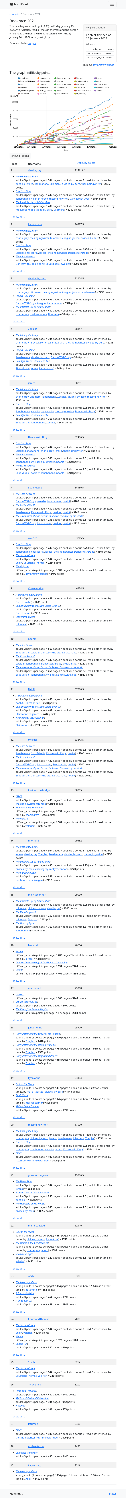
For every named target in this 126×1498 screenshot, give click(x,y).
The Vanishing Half (26, 872)
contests (15, 14)
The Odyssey (22, 566)
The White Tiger (24, 1181)
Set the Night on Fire (26, 1002)
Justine (19, 951)
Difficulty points (86, 163)
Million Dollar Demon (27, 1106)
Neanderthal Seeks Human (30, 717)
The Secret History (25, 555)
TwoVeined (34, 1384)
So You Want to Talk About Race (32, 1192)
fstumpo (41, 804)
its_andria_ (32, 1289)
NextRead (20, 4)
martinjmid (34, 988)
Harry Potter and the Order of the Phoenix (38, 1034)
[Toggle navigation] (112, 4)
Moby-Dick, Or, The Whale (29, 807)
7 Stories (20, 1405)
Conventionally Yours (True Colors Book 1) (38, 605)
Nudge (19, 1336)
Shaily (19, 562)
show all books (20, 155)
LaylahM (33, 945)
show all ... (19, 217)
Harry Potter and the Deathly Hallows (35, 1045)
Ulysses (20, 994)
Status (112, 1493)
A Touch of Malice (25, 1293)
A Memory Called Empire (29, 594)
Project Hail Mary (25, 296)
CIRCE (19, 796)
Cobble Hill (21, 1343)
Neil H (19, 602)
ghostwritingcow (38, 1175)
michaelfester (36, 1446)
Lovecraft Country (25, 617)
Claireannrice (35, 588)
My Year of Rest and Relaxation (32, 1398)
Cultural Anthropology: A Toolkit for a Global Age (41, 962)
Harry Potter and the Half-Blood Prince (36, 1056)
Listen (19, 970)
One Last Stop (23, 191)
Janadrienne (35, 1027)
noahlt (41, 264)
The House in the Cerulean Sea (32, 1243)
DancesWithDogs (79, 198)
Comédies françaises (27, 1452)
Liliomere (55, 184)
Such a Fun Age (24, 1254)
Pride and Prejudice (26, 1391)
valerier (35, 198)
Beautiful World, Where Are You (32, 361)
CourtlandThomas (34, 562)
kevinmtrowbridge (103, 65)
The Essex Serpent (25, 465)
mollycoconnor (24, 209)
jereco (29, 184)
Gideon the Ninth (25, 1084)
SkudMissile (53, 264)
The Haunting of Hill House (30, 1203)
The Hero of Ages (25, 923)
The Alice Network (25, 256)
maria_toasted (35, 1091)
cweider (65, 264)
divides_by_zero (71, 184)
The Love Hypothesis (26, 1282)
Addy (31, 1276)
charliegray (34, 170)
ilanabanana (41, 184)
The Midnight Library (27, 176)
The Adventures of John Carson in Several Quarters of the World (49, 516)
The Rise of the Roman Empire (32, 1009)
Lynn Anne (34, 1078)
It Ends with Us (24, 1300)
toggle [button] (32, 43)
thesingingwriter (91, 184)
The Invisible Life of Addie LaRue (33, 202)
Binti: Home (22, 1095)
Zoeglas (20, 184)
